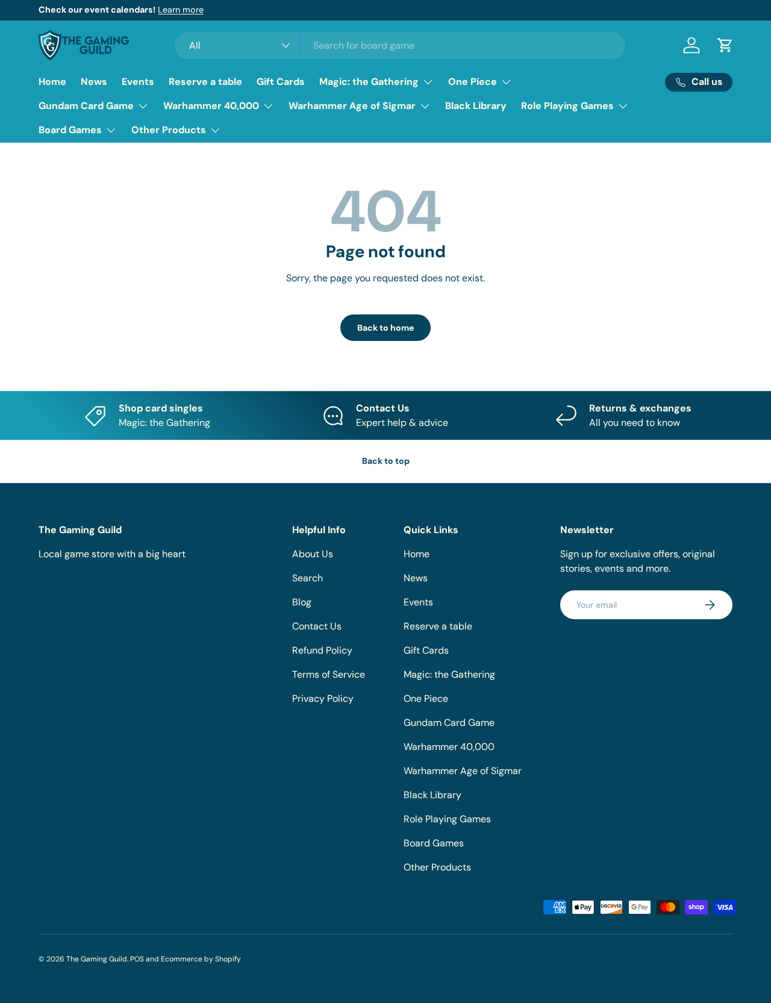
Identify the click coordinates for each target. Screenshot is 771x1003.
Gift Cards (281, 81)
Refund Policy (322, 650)
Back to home (385, 327)
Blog (301, 602)
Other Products (168, 129)
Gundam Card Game (86, 105)
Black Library (476, 105)
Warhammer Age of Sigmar (352, 105)
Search (307, 578)
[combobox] (400, 45)
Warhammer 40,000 (211, 105)
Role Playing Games (567, 105)
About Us (312, 554)
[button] (725, 45)
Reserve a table (205, 81)
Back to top (386, 460)
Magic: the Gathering (369, 81)
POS (137, 959)
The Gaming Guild (96, 959)
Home (52, 81)
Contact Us (317, 626)
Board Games (70, 129)
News (94, 81)
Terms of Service (328, 674)
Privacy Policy (323, 698)
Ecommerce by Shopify (201, 959)
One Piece (472, 81)
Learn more (181, 9)
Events (138, 81)
